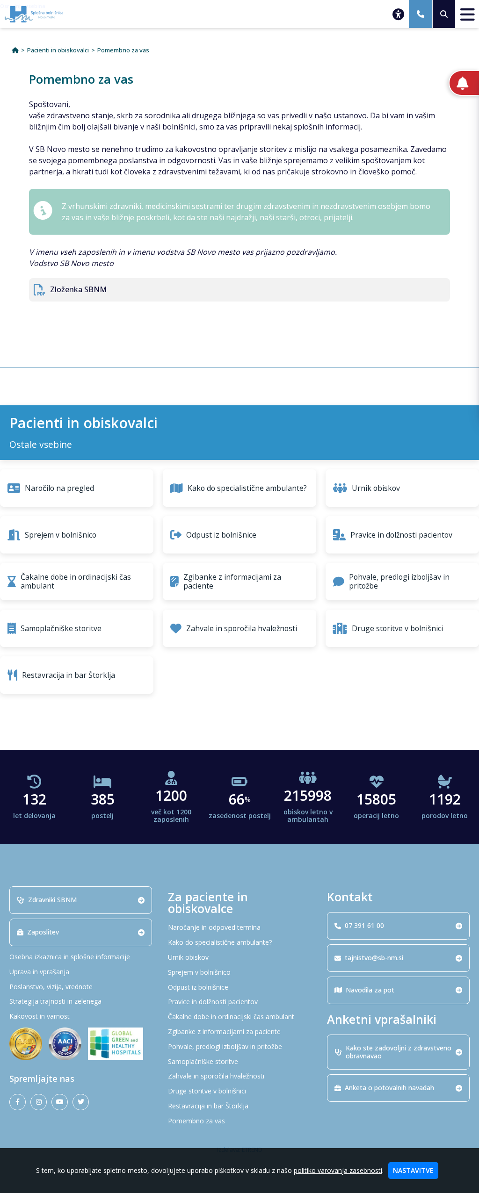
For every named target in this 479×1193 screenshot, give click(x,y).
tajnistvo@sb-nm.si (374, 957)
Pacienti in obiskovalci (58, 50)
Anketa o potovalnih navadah (389, 1087)
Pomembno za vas (123, 50)
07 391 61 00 (364, 925)
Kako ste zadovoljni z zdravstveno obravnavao (398, 1051)
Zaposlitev (43, 931)
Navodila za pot (370, 989)
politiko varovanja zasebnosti (338, 1170)
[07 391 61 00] (420, 14)
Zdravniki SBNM (52, 899)
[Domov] (15, 50)
